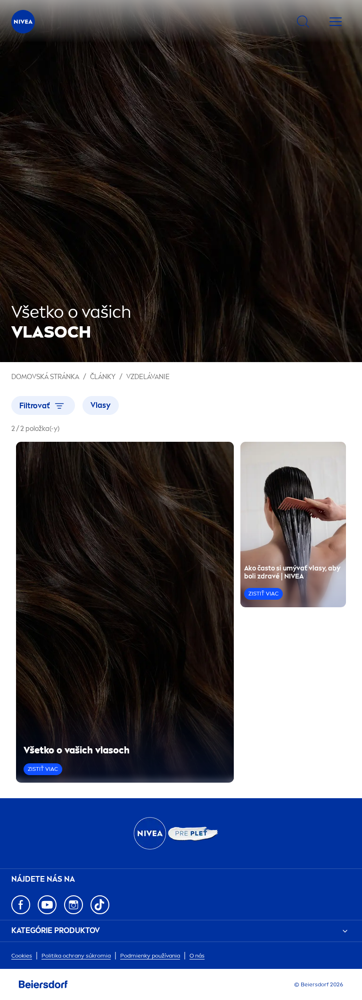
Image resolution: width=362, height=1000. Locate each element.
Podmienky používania (150, 955)
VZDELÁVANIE (148, 377)
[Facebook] (20, 904)
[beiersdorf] (43, 984)
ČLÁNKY (102, 377)
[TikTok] (99, 904)
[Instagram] (73, 904)
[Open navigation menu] (336, 22)
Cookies (21, 955)
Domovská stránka (45, 377)
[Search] (303, 21)
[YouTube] (47, 904)
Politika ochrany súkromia (76, 955)
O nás (197, 955)
